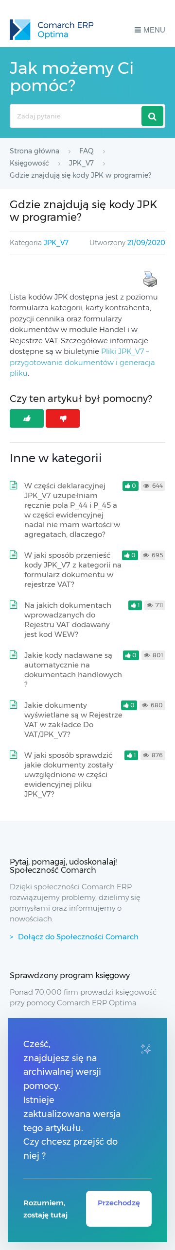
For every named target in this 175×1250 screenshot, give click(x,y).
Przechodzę (119, 1202)
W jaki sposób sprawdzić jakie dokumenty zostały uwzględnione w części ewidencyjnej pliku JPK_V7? (68, 774)
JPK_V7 (56, 242)
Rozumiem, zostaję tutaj (45, 1208)
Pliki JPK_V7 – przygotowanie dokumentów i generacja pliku (82, 362)
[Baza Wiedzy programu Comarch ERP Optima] (51, 29)
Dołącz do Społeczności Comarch (78, 936)
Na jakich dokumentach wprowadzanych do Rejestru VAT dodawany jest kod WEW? (67, 619)
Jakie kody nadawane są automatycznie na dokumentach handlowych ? (73, 669)
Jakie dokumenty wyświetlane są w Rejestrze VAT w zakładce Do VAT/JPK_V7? (73, 719)
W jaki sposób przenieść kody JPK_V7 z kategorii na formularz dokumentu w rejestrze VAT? (73, 569)
